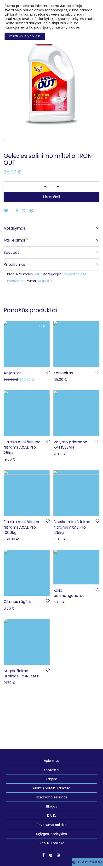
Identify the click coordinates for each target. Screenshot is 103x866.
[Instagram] (51, 855)
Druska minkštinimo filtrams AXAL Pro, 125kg (71, 527)
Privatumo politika (52, 824)
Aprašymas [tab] (14, 228)
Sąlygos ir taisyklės (51, 833)
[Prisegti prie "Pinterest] (31, 210)
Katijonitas (63, 373)
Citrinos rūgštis (18, 601)
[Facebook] (43, 855)
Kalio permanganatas (68, 593)
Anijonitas (13, 373)
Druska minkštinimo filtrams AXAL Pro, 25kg (22, 447)
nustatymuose (67, 27)
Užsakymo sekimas (51, 797)
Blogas (51, 806)
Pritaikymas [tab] (15, 264)
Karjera (51, 779)
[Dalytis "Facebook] (17, 210)
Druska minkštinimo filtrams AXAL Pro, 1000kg (22, 527)
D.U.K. (51, 815)
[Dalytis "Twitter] (24, 210)
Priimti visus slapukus (24, 36)
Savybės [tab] (11, 252)
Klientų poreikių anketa (51, 788)
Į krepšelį (51, 197)
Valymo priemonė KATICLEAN (70, 444)
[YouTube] (59, 855)
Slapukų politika (51, 843)
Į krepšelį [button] (8, 379)
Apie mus (51, 760)
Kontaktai (51, 770)
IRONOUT (45, 280)
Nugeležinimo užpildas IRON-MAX (21, 673)
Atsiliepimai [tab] (16, 240)
